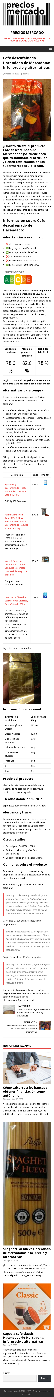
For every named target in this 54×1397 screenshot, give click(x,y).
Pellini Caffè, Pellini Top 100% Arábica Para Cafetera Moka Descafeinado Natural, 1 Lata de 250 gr (16, 521)
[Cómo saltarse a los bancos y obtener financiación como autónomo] (27, 1082)
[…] (46, 1114)
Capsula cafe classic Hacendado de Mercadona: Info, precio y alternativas (23, 1338)
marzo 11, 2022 (12, 73)
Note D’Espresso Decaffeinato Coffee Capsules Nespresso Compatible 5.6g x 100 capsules (16, 568)
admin (26, 73)
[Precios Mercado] (26, 25)
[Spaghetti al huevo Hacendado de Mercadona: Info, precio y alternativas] (27, 1243)
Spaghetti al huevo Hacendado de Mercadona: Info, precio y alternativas (27, 1253)
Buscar (6, 1372)
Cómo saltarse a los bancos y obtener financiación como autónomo (25, 1091)
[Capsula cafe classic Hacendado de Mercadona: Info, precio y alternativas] (27, 1328)
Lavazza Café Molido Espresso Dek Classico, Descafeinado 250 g (16, 601)
